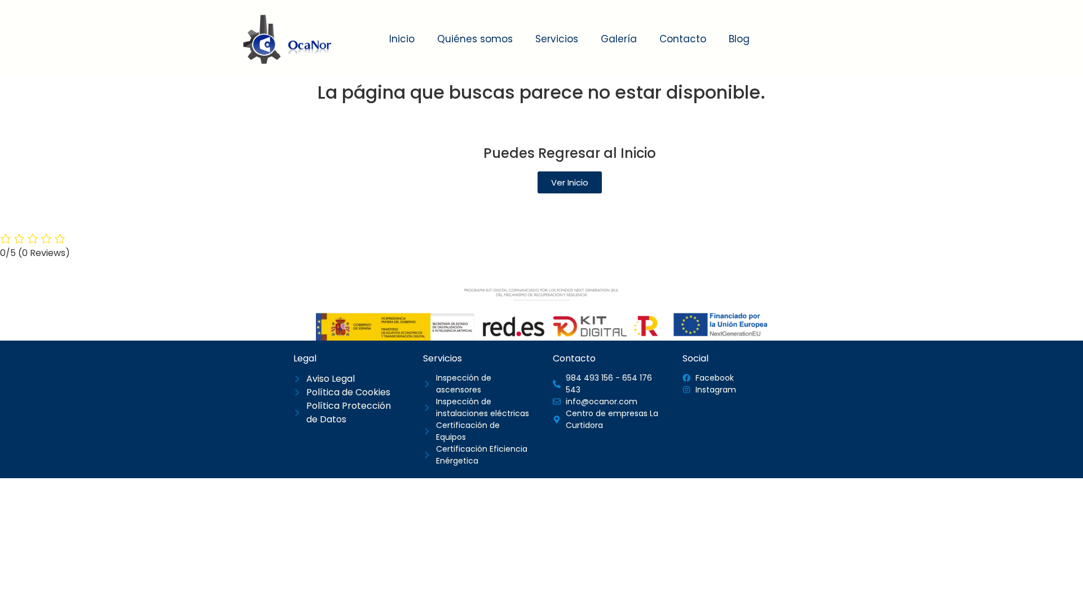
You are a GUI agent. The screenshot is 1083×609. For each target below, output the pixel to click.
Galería (619, 39)
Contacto (682, 39)
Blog (739, 39)
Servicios (556, 39)
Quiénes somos (475, 39)
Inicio (402, 39)
